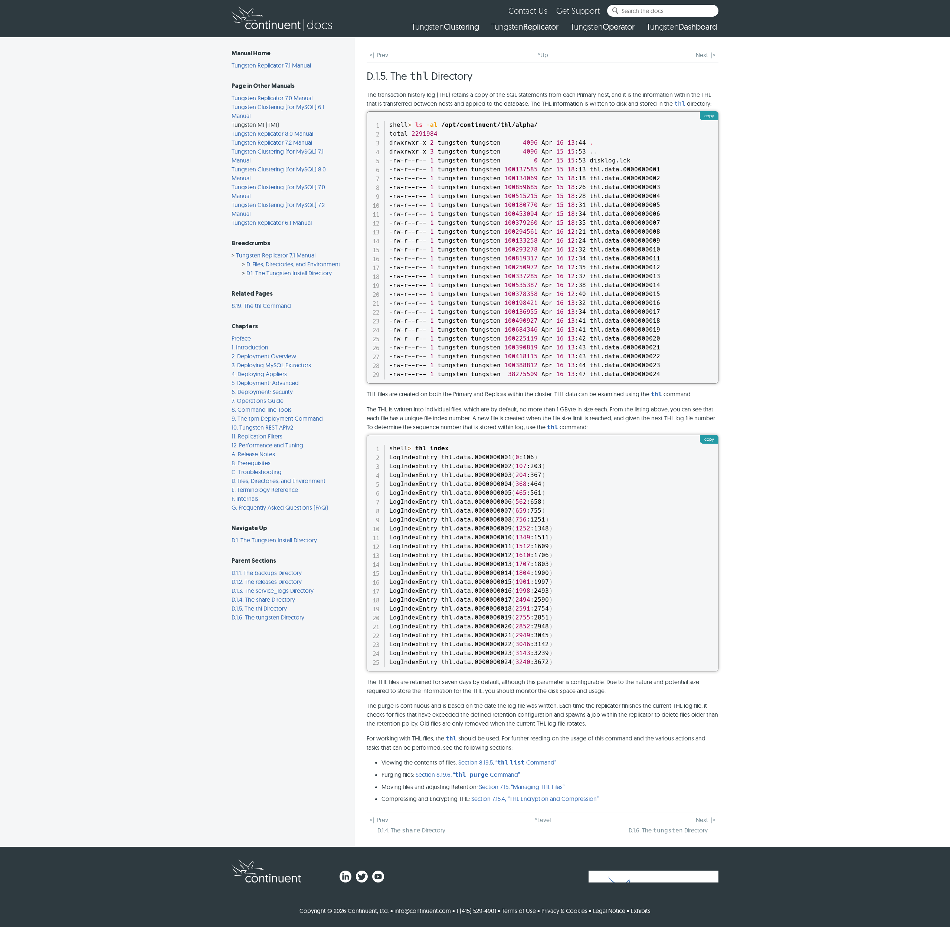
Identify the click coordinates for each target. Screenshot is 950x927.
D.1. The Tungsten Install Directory (289, 273)
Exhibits (641, 910)
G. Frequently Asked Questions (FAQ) (280, 507)
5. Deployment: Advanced (265, 383)
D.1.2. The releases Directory (267, 581)
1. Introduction (250, 347)
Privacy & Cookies (564, 910)
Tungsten (445, 27)
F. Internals (245, 498)
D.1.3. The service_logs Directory (273, 590)
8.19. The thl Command (261, 305)
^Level (542, 820)
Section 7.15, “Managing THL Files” (521, 786)
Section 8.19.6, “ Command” (468, 774)
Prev (382, 55)
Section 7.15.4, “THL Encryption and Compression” (535, 798)
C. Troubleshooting (257, 472)
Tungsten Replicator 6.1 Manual (272, 222)
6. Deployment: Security (262, 391)
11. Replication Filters (257, 436)
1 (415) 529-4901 (476, 910)
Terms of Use (519, 910)
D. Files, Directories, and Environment (293, 264)
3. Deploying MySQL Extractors (271, 365)
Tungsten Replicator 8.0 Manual (272, 133)
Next (702, 55)
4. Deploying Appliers (259, 374)
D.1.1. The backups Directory (267, 572)
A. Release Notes (253, 454)
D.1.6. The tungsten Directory (268, 617)
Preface (241, 338)
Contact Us (527, 11)
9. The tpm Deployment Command (277, 418)
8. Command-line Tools (262, 409)
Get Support (578, 11)
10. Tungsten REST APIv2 (262, 427)
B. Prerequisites (251, 463)
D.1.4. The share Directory (263, 599)
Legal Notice (609, 910)
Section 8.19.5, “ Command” (507, 762)
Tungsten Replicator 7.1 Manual (271, 65)
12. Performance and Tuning (267, 445)
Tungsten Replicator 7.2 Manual (272, 142)
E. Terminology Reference (265, 489)
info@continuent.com (422, 910)
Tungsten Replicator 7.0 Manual (272, 98)
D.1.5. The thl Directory (259, 608)
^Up (542, 55)
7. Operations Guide (258, 400)
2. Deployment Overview (264, 356)
